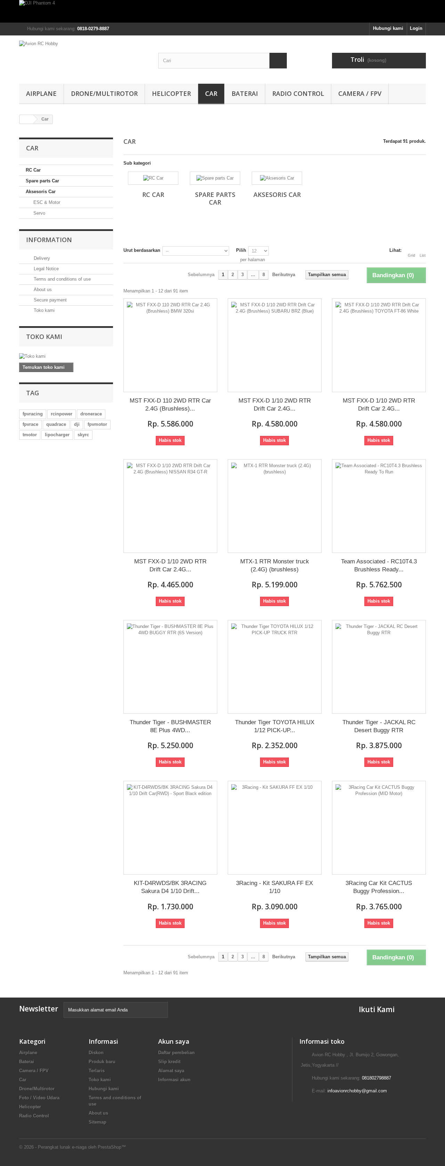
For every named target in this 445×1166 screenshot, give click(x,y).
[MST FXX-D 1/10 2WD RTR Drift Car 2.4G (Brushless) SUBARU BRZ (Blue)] (274, 345)
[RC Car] (153, 178)
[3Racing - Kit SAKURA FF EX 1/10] (274, 827)
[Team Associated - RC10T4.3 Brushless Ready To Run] (378, 506)
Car (211, 93)
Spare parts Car (42, 180)
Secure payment (49, 300)
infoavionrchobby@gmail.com (357, 1090)
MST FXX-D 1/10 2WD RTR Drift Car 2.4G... (274, 404)
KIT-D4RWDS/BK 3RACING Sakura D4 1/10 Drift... (170, 887)
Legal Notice (45, 268)
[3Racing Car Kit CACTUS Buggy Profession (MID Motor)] (378, 827)
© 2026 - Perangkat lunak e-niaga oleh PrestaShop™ (72, 1147)
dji (77, 424)
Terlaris (97, 1070)
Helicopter (171, 93)
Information (49, 239)
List (423, 255)
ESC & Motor (46, 202)
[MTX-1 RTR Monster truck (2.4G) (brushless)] (274, 506)
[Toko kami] (66, 356)
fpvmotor (97, 424)
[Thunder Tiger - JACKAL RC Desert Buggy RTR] (378, 666)
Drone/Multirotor (104, 93)
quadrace (56, 424)
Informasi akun (174, 1079)
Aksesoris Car (41, 191)
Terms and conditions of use (61, 279)
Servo (38, 213)
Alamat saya (171, 1070)
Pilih (241, 250)
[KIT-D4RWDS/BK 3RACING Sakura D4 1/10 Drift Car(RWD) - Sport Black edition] (170, 827)
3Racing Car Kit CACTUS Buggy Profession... (379, 887)
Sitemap (97, 1122)
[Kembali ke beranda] (26, 119)
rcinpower (61, 413)
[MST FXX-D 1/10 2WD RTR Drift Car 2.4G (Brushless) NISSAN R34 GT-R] (170, 506)
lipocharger (57, 434)
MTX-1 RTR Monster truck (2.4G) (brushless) (274, 565)
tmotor (30, 434)
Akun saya (173, 1041)
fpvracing (33, 413)
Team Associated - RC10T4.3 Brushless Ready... (379, 565)
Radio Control (298, 93)
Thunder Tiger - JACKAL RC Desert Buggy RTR (378, 726)
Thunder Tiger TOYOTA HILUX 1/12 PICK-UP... (274, 726)
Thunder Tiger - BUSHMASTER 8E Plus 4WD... (170, 726)
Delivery (41, 258)
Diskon (96, 1052)
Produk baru (102, 1061)
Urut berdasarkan (141, 250)
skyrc (83, 434)
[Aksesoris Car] (277, 178)
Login (416, 28)
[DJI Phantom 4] (222, 11)
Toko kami (43, 310)
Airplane (41, 93)
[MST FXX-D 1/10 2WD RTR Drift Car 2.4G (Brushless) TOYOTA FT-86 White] (378, 345)
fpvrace (30, 424)
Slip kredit (169, 1061)
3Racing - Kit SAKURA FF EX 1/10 (274, 887)
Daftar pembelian (176, 1052)
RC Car (33, 170)
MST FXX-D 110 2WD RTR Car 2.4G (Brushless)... (170, 404)
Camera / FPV (359, 93)
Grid (411, 255)
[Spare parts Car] (215, 178)
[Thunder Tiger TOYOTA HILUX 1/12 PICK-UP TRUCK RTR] (274, 666)
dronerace (91, 413)
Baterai (245, 93)
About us (42, 289)
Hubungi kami (388, 28)
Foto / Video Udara (39, 1097)
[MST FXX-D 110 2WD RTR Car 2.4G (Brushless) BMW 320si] (170, 345)
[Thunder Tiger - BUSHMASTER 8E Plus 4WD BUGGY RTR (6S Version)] (170, 666)
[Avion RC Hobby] (83, 58)
